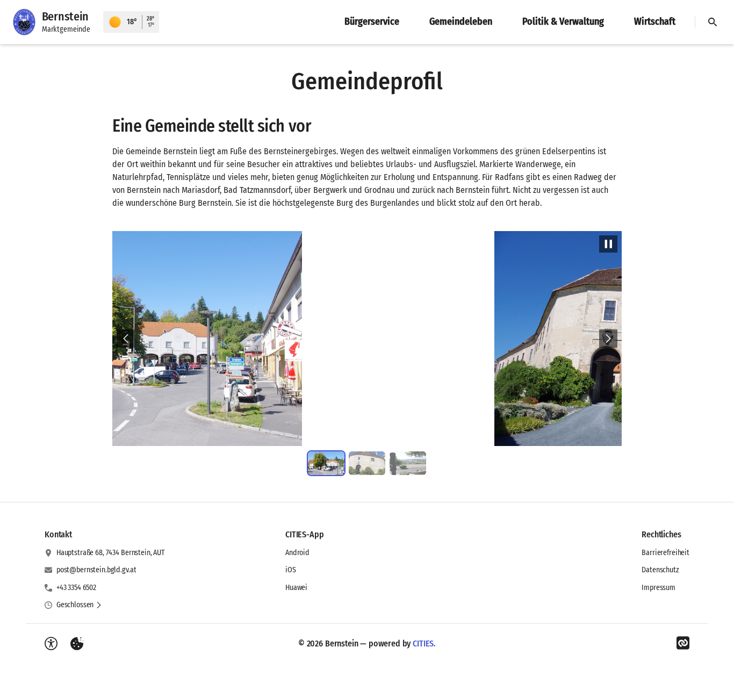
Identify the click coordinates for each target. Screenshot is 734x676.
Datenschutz (660, 569)
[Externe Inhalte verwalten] (76, 643)
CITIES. (424, 643)
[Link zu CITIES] (683, 643)
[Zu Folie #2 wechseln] (367, 463)
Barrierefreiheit (665, 552)
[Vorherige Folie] (126, 338)
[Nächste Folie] (608, 338)
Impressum (658, 587)
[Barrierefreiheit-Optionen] (51, 643)
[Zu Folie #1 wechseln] (326, 463)
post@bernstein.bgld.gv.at (96, 569)
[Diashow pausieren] (608, 244)
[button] (79, 605)
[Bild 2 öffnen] (367, 338)
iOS (290, 569)
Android (297, 552)
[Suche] (712, 22)
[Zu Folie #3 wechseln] (407, 463)
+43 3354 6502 (76, 587)
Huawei (296, 587)
